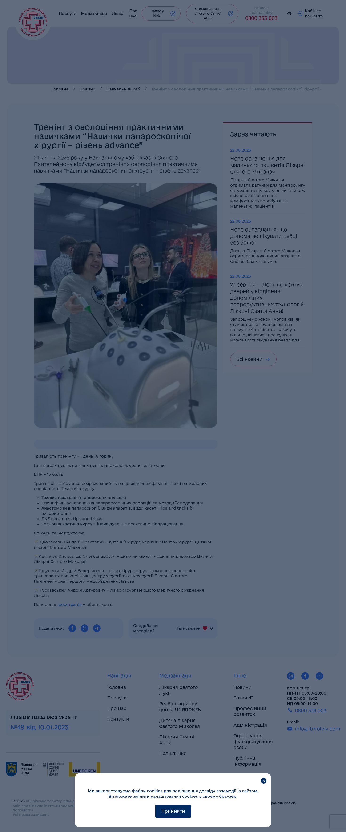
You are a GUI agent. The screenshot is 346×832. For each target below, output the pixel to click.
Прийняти (173, 811)
